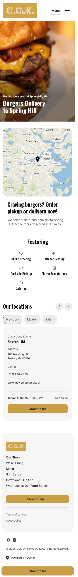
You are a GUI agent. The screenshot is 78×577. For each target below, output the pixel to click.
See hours (61, 397)
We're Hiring (14, 463)
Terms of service (16, 514)
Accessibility (13, 520)
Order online (38, 409)
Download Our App (20, 480)
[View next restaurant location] (68, 306)
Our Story (13, 457)
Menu (56, 10)
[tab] (12, 319)
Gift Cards (13, 474)
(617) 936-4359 (18, 375)
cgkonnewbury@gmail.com (24, 383)
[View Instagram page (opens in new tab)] (14, 540)
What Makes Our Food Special (27, 486)
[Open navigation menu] (67, 10)
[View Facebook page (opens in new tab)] (8, 540)
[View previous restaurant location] (59, 306)
